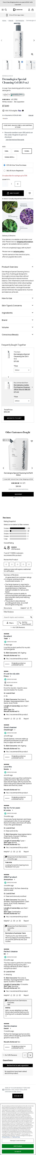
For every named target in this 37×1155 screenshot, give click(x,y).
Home (4, 20)
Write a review (7, 102)
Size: (4, 147)
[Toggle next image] (34, 40)
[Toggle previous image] (1, 40)
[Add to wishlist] (29, 193)
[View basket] (32, 10)
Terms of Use (16, 1137)
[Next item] (32, 468)
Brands (11, 20)
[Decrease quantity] (5, 184)
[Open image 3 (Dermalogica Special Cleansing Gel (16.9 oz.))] (30, 65)
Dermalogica (20, 20)
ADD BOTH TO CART (14, 418)
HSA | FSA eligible (11, 111)
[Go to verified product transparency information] (13, 94)
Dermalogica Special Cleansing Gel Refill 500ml (18, 474)
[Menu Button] (2, 10)
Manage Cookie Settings (17, 1140)
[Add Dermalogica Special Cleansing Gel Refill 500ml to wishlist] (32, 441)
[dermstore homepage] (17, 10)
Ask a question (19, 102)
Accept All (18, 1151)
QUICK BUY (18, 494)
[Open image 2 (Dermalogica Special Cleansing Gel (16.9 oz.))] (19, 65)
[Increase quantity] (18, 184)
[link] (29, 10)
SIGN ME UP (18, 1096)
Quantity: (6, 179)
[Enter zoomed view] (32, 54)
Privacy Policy (6, 1137)
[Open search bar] (5, 10)
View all (30, 115)
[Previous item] (3, 468)
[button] (17, 95)
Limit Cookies (18, 1146)
